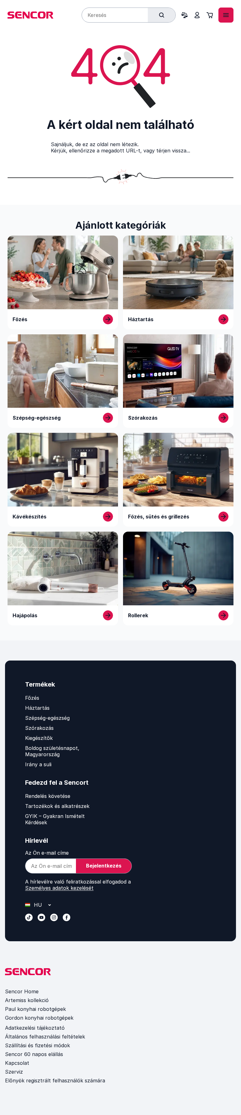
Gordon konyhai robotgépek (39, 1018)
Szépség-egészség (47, 718)
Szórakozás (39, 728)
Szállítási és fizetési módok (37, 1045)
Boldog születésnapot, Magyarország (52, 751)
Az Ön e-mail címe (47, 853)
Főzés (32, 698)
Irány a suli (38, 764)
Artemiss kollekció (27, 1000)
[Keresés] (161, 15)
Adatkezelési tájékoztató (35, 1028)
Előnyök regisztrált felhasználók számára (55, 1080)
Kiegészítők (39, 738)
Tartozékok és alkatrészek (57, 806)
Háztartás (37, 708)
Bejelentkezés (103, 866)
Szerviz (14, 1072)
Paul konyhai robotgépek (35, 1009)
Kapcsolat (17, 1063)
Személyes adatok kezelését (59, 888)
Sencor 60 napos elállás (34, 1054)
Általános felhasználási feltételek (45, 1036)
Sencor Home (22, 991)
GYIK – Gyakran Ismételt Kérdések (55, 819)
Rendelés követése (47, 796)
